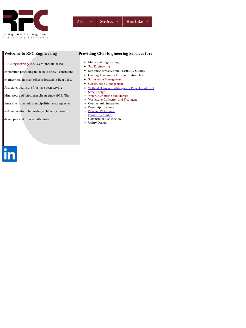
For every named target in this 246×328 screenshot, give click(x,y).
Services (106, 21)
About (81, 21)
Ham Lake (135, 21)
